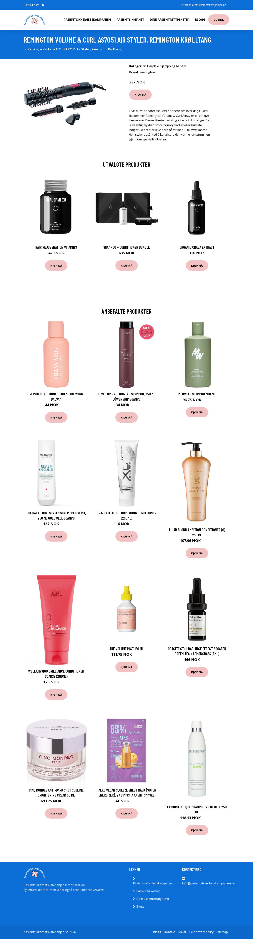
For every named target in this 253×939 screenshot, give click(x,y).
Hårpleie (153, 66)
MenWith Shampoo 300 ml (196, 394)
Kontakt (169, 932)
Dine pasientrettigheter (169, 20)
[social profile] (43, 5)
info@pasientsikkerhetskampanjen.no (204, 5)
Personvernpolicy (201, 932)
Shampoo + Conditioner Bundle (126, 247)
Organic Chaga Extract (196, 247)
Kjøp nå (140, 94)
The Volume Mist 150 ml (126, 648)
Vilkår (182, 932)
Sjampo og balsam (173, 66)
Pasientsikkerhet (130, 20)
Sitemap (222, 932)
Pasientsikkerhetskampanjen (87, 20)
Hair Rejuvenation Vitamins (56, 247)
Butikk (219, 19)
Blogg (200, 20)
